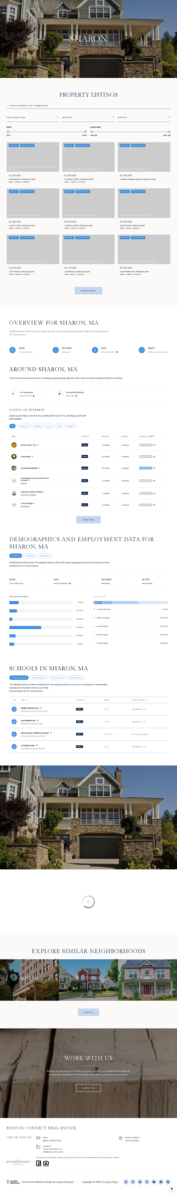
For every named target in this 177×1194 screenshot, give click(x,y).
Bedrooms (122, 117)
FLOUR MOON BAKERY (29, 468)
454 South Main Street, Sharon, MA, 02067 (34, 711)
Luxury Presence (65, 1181)
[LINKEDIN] (140, 1182)
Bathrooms (67, 117)
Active (50, 426)
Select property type (16, 117)
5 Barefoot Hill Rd (28, 495)
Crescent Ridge (27, 503)
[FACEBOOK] (126, 1182)
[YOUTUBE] (154, 1182)
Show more (89, 520)
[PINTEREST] (161, 1182)
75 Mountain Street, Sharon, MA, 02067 (33, 736)
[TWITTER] (147, 1182)
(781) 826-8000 (132, 1140)
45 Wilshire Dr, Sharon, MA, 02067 (31, 723)
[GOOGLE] (168, 1182)
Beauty (61, 426)
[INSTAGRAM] (133, 1182)
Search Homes (88, 291)
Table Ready (26, 456)
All (14, 426)
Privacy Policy (110, 1181)
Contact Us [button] (88, 1088)
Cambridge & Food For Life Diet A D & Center (35, 479)
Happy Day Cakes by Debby (31, 492)
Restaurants (24, 426)
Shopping (38, 426)
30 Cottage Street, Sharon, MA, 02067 (33, 748)
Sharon (24, 483)
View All (88, 1012)
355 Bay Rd (25, 506)
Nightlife (72, 426)
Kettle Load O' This (28, 445)
